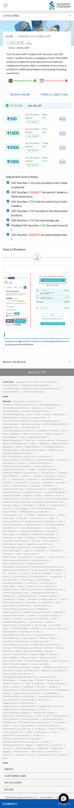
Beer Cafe (30, 440)
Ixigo (18, 553)
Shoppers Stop (26, 680)
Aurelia (54, 430)
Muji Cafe (58, 612)
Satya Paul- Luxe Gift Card (53, 670)
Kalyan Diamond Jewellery (15, 560)
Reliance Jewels (28, 657)
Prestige (7, 647)
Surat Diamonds (10, 699)
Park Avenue (26, 631)
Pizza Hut (7, 641)
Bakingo (15, 433)
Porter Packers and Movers (16, 644)
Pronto (49, 647)
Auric (63, 430)
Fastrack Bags (21, 508)
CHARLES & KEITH (47, 469)
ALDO (38, 414)
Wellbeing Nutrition (12, 745)
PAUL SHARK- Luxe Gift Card (16, 634)
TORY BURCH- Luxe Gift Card (17, 728)
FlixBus (61, 515)
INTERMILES (55, 550)
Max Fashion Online (12, 602)
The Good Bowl (10, 719)
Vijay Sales (35, 738)
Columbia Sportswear (51, 479)
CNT (5, 479)
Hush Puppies (40, 547)
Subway (6, 693)
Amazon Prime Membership (16, 420)
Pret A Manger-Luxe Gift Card (28, 647)
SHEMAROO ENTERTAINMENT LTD (20, 677)
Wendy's (29, 745)
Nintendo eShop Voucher (15, 621)
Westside (7, 748)
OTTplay (35, 628)
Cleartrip (49, 476)
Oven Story (47, 628)
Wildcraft (43, 748)
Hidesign (31, 537)
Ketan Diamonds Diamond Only (47, 566)
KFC (5, 573)
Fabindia (41, 505)
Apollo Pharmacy (11, 427)
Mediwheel (46, 602)
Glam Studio (51, 527)
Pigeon (53, 638)
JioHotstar (40, 557)
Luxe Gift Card (47, 583)
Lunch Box (32, 583)
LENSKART (46, 573)
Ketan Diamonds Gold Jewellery (47, 570)
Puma (59, 647)
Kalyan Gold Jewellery (13, 563)
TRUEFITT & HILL (56, 728)
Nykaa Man (25, 625)
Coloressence (17, 479)
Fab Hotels (29, 505)
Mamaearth (8, 599)
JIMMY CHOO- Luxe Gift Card (17, 557)
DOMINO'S (49, 485)
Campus (22, 463)
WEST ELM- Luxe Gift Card (50, 745)
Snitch (6, 686)
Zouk (5, 758)
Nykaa (49, 621)
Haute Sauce (9, 534)
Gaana (52, 518)
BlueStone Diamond (54, 446)
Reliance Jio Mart (48, 657)
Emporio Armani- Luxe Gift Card (18, 498)
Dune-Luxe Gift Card (37, 489)
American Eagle (10, 424)
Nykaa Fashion (10, 625)
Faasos (16, 505)
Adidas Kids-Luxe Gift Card (15, 408)
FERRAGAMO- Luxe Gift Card (34, 511)
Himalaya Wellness (48, 537)
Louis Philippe (43, 579)
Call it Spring (8, 463)
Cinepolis (62, 472)
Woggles (7, 751)
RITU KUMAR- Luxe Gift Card (16, 667)
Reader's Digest (38, 654)
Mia (57, 602)
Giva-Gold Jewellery (54, 524)
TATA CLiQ (8, 716)
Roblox (37, 667)
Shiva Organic (9, 680)
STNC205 (16, 105)
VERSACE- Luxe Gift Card (15, 738)
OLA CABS (55, 625)
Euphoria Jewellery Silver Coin (48, 502)
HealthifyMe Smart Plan (43, 534)
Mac (40, 586)
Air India (48, 408)
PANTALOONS (10, 631)
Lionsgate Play (56, 576)
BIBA (33, 443)
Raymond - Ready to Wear (15, 654)
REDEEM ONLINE (20, 94)
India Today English (12, 550)
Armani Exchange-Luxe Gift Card (18, 430)
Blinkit (19, 446)
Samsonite (8, 670)
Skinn (28, 683)
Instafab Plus (39, 550)
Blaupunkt (7, 446)
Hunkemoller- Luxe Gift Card (16, 547)
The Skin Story (9, 722)
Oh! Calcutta (40, 625)
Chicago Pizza (47, 472)
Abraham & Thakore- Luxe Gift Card (20, 404)
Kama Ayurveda (35, 563)
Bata (23, 437)
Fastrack (7, 508)
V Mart (54, 732)
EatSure (28, 495)
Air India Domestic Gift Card (36, 411)
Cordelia (7, 482)
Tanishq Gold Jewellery (44, 712)
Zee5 (31, 754)
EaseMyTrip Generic (33, 492)
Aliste (47, 414)
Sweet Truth (44, 699)
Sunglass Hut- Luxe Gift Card (27, 693)
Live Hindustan (10, 579)
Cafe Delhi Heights (46, 459)
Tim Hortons (59, 722)
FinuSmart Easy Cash (13, 515)
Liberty (6, 576)
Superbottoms (51, 693)
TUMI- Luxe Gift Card (13, 732)
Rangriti (49, 651)
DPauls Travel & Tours (13, 489)
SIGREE (39, 680)
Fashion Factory (56, 505)
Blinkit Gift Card (33, 446)
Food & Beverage (11, 388)
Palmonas (61, 628)
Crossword (46, 482)
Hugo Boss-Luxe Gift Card (39, 544)
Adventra (36, 408)
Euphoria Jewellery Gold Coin (17, 502)
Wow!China (38, 751)
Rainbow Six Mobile (33, 651)
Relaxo (53, 654)
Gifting (26, 388)
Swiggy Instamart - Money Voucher (19, 706)
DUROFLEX (55, 489)
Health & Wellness (12, 391)
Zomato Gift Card (46, 754)
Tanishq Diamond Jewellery (16, 712)
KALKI (61, 557)
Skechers (17, 683)
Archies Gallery (29, 427)
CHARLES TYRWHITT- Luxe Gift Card (20, 472)
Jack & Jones (30, 553)
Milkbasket (42, 609)
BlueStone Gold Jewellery (33, 450)
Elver (59, 495)
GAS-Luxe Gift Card (12, 521)
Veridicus (37, 735)
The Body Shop (60, 716)
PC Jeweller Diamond (43, 634)
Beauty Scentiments (12, 440)
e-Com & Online (10, 385)
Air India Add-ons (11, 411)
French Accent (38, 518)
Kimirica (24, 573)
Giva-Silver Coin (10, 527)
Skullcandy (39, 683)
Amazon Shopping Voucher (46, 420)
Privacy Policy (46, 797)
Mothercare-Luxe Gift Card (37, 612)
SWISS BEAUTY (10, 709)
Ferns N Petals (10, 511)
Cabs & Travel (49, 382)
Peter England (29, 638)
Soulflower (28, 686)
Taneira (43, 709)
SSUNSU (41, 686)
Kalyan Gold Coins (40, 560)
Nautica (6, 618)
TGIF (47, 716)
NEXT (54, 618)
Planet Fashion (22, 641)
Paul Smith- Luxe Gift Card (25, 401)
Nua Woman (36, 621)
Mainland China (10, 589)
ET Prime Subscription (57, 498)
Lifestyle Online (37, 576)
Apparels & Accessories (27, 382)
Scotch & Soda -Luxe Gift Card (17, 673)
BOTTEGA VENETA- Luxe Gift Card (19, 456)
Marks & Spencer (49, 599)
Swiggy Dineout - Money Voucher (18, 703)
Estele (40, 498)
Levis (57, 573)
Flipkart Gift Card (46, 515)
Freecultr (22, 518)
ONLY (5, 628)
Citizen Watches (10, 476)
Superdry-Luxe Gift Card (49, 696)
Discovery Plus (21, 485)
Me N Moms (31, 602)
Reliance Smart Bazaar (37, 660)
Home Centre (50, 540)
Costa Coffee (21, 482)
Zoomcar (62, 754)
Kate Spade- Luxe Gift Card (15, 566)
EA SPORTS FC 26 (11, 492)
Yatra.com (21, 754)
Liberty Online (20, 576)
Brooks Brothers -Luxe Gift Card (18, 459)
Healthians (23, 534)
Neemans (18, 618)
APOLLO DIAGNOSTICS (55, 424)
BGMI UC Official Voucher (15, 443)
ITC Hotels (8, 553)
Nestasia (31, 618)
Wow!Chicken (22, 751)
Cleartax (38, 476)
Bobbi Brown (56, 450)
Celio (31, 469)
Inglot (27, 550)
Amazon (25, 417)
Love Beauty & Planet (13, 583)
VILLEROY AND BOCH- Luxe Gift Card (21, 741)
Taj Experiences (28, 709)
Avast (5, 433)
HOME (9, 36)
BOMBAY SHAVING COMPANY (17, 453)
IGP (52, 547)
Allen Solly (59, 414)
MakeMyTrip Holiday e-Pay (15, 592)
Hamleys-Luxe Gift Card (31, 531)
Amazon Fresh (40, 417)
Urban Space (41, 732)
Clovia (60, 476)
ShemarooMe (47, 677)
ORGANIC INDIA (19, 628)
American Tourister (30, 424)
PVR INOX (7, 651)
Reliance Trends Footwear (15, 664)
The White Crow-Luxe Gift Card (35, 722)
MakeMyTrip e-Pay (54, 589)
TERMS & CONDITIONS (54, 94)
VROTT (45, 741)
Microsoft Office (41, 605)
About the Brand (14, 361)
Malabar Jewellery (49, 596)
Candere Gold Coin (43, 466)
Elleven (49, 495)
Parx (38, 631)
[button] (64, 798)
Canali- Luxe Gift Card (39, 463)
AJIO (29, 414)
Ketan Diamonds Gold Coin (16, 570)
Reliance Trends (59, 660)
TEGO (38, 716)
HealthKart (8, 537)
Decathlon (60, 482)
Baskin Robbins (10, 437)
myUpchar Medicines (49, 615)
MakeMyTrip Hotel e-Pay (43, 592)
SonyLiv (16, 686)
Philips (43, 638)
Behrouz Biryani (47, 440)
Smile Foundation (56, 683)
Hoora (20, 544)
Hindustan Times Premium (16, 540)
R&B (18, 651)
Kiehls (13, 573)
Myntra (31, 615)
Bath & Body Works (38, 437)
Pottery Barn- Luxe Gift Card (46, 644)
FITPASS (30, 515)
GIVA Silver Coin (33, 524)
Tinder (6, 725)
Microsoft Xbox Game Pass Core (18, 609)
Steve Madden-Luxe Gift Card (35, 690)
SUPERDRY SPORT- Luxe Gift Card (19, 696)
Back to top (37, 372)
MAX (63, 599)
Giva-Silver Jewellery (32, 527)
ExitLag (6, 505)
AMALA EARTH (10, 417)
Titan (15, 725)
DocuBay (36, 485)
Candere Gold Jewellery (14, 469)
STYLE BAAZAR (60, 690)
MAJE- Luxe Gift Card (31, 589)
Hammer (51, 531)
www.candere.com (35, 341)
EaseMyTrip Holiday (55, 492)
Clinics (31, 586)
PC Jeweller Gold (11, 638)
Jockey (51, 557)
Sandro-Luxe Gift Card (27, 670)
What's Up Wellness (25, 748)
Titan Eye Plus (27, 725)
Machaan (49, 586)
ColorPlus (32, 479)
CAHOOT (63, 459)
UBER (29, 732)
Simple (6, 683)
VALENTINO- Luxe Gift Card (16, 735)
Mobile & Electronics (34, 391)
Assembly (42, 430)
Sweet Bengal (28, 699)
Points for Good (40, 641)
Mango (21, 599)
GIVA (60, 521)
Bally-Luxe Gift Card (32, 433)
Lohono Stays (27, 579)
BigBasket (44, 443)
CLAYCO (26, 476)
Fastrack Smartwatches (42, 508)
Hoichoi (36, 540)
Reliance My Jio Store (13, 660)
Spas (22, 586)
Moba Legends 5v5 (12, 612)
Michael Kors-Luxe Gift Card (16, 605)
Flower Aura (9, 518)
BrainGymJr (45, 456)
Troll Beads (39, 728)
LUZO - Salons (9, 586)
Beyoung (62, 440)
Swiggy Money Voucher (50, 706)
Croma (34, 482)
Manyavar (32, 599)
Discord (6, 485)
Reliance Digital (10, 657)
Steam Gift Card (10, 690)
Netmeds (43, 618)
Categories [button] (11, 15)
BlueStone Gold (10, 450)
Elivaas (39, 495)
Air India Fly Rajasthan (13, 414)
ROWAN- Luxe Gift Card (55, 667)
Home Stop (8, 544)
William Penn (57, 748)
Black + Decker (60, 443)
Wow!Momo (53, 751)
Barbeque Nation (54, 433)
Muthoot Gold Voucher (14, 615)
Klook (34, 573)
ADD (62, 118)
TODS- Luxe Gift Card (48, 725)
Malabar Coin (9, 596)
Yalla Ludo (7, 754)
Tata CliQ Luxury (24, 716)
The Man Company (30, 719)
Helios (20, 537)
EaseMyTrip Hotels (12, 495)
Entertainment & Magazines (35, 385)
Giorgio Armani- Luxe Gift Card (39, 521)
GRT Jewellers (10, 531)
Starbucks (53, 686)
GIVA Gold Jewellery (12, 524)
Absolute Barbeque (49, 404)
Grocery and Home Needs (45, 388)
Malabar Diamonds (28, 596)
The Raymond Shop (52, 719)
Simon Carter (53, 680)
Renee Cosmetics (39, 664)
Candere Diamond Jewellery (16, 466)
